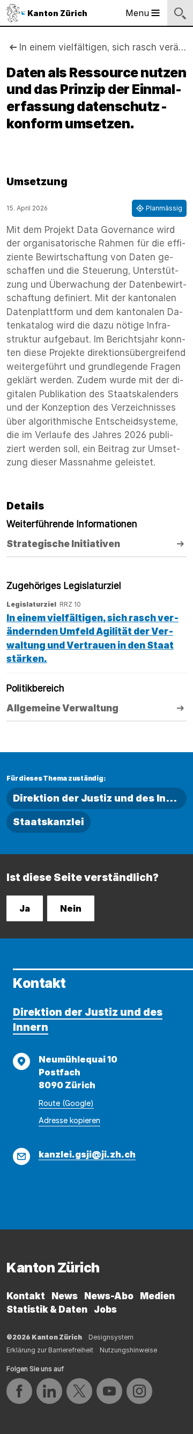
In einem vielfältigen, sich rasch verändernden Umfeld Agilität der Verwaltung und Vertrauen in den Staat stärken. (103, 47)
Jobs (105, 1309)
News (64, 1296)
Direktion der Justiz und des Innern (100, 798)
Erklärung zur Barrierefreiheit (49, 1350)
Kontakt (25, 1296)
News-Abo (108, 1296)
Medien (157, 1296)
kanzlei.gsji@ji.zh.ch (87, 1154)
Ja (24, 908)
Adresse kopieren (69, 1120)
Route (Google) (66, 1103)
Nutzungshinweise (128, 1350)
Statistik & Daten (46, 1309)
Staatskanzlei (48, 821)
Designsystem (110, 1337)
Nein (70, 908)
